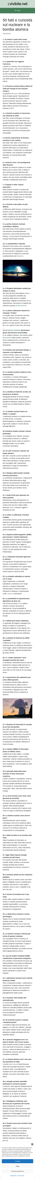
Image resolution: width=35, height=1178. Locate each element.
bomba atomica (21, 306)
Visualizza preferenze (17, 1171)
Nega (17, 1166)
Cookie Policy (13, 1175)
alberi (12, 507)
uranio (15, 93)
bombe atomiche (14, 330)
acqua (9, 594)
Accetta (17, 1161)
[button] (32, 1144)
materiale (7, 338)
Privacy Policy (21, 1175)
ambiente (20, 256)
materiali (15, 1064)
